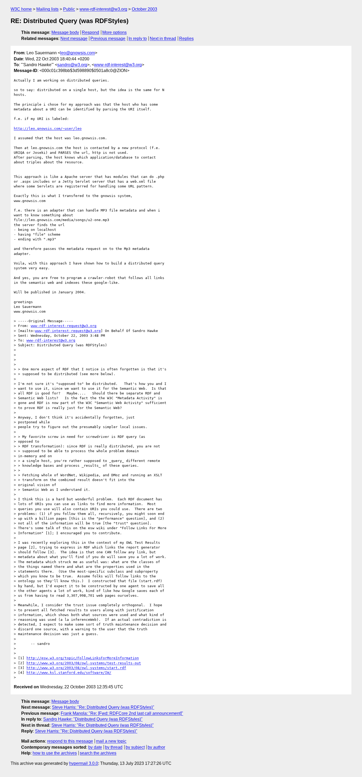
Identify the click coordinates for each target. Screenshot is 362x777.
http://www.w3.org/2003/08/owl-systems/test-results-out (84, 663)
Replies (186, 38)
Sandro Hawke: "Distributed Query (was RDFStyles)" (93, 719)
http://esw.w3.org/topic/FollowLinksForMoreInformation (83, 658)
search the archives (98, 753)
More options (114, 32)
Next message (73, 38)
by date (95, 747)
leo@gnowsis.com (77, 53)
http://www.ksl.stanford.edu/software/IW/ (69, 673)
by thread (113, 747)
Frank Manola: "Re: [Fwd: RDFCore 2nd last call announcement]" (122, 713)
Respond (90, 32)
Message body (65, 32)
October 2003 (144, 9)
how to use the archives (55, 753)
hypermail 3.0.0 (83, 763)
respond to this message (70, 741)
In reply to (138, 38)
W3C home (21, 9)
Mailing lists (47, 9)
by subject (135, 747)
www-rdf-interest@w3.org (103, 9)
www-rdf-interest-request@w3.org (63, 326)
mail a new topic (111, 741)
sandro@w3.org (72, 64)
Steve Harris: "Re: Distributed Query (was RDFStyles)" (103, 707)
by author (156, 747)
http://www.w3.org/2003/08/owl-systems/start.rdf (76, 668)
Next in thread (163, 38)
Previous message (107, 38)
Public (69, 9)
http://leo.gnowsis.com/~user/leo (48, 129)
